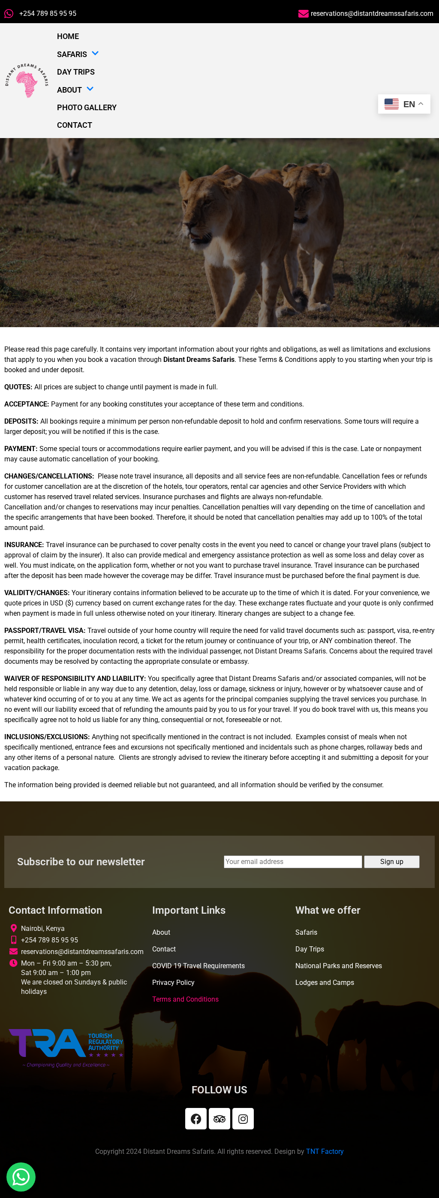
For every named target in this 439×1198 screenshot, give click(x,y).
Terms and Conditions (185, 999)
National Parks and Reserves (338, 966)
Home (68, 36)
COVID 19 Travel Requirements (198, 966)
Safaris (72, 54)
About (69, 89)
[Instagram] (243, 1118)
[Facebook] (196, 1118)
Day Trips (76, 71)
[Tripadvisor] (219, 1118)
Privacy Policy (173, 982)
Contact (74, 124)
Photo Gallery (87, 107)
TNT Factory (325, 1151)
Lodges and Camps (324, 982)
